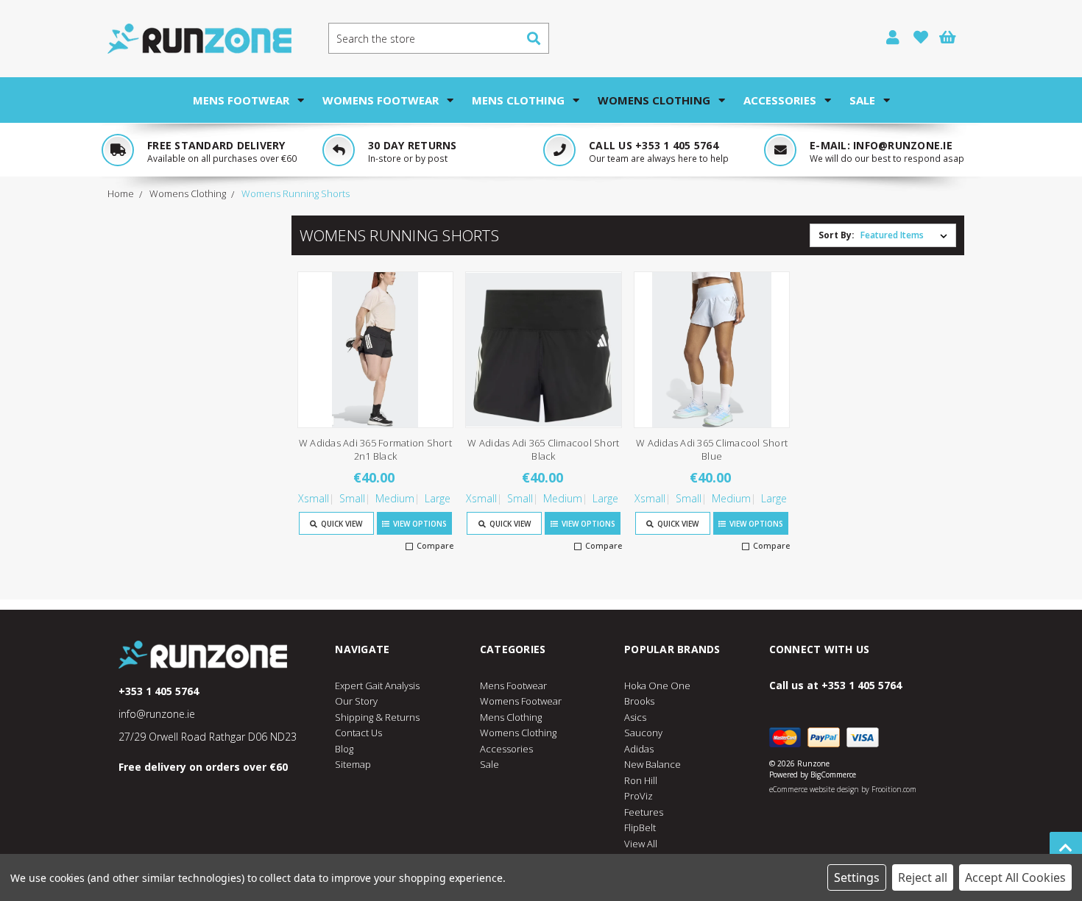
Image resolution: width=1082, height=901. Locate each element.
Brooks (639, 701)
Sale (862, 100)
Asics (635, 717)
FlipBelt (640, 827)
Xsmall (313, 498)
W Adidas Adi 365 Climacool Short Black (543, 449)
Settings (857, 877)
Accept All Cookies (1015, 877)
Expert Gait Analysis (377, 685)
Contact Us (358, 732)
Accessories (779, 100)
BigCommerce (833, 774)
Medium (394, 498)
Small (352, 498)
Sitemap (353, 764)
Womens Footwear (380, 100)
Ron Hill (640, 780)
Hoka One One (657, 685)
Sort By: (836, 235)
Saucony (643, 732)
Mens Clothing (518, 100)
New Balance (652, 764)
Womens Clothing (654, 100)
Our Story (356, 701)
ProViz (638, 795)
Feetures (643, 812)
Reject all (922, 877)
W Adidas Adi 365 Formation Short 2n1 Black (375, 449)
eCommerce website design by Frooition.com (842, 789)
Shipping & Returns (377, 717)
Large (437, 498)
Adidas (639, 748)
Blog (344, 748)
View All (640, 843)
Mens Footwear (241, 100)
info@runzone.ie (902, 145)
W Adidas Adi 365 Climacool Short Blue (712, 449)
